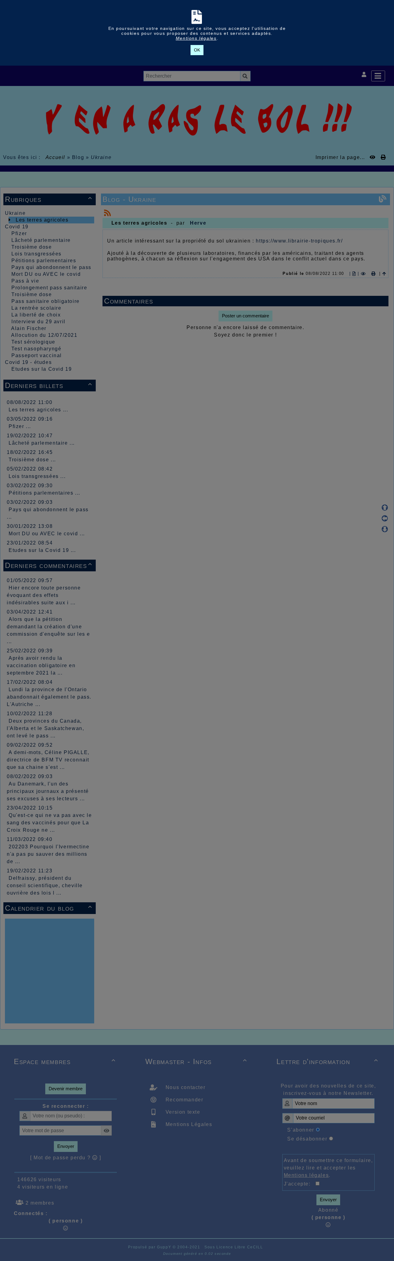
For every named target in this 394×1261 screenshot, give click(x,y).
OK (197, 49)
